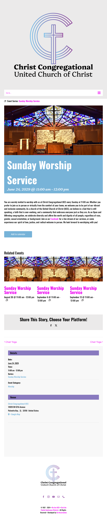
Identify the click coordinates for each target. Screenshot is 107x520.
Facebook (54, 218)
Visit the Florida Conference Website (53, 508)
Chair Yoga (11, 341)
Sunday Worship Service (17, 290)
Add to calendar (18, 234)
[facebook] (43, 497)
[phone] (63, 497)
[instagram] (48, 497)
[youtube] (53, 497)
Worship (11, 386)
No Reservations (62, 512)
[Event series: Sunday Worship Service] (7, 300)
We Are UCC (55, 507)
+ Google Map (15, 414)
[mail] (58, 497)
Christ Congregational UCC (18, 403)
